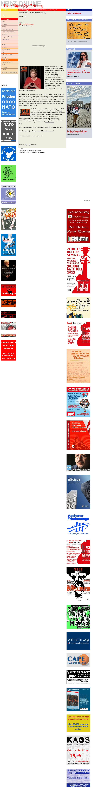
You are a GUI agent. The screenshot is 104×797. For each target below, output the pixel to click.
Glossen (4, 42)
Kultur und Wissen (7, 54)
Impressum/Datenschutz (9, 72)
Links (3, 64)
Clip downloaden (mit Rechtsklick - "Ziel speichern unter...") (36, 131)
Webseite (27, 127)
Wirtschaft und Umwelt (9, 31)
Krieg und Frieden (7, 37)
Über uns (5, 67)
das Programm (49, 122)
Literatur (4, 57)
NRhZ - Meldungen (74, 13)
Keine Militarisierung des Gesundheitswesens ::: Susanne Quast (78, 72)
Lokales (4, 24)
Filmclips (4, 47)
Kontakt (4, 69)
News (3, 21)
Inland (4, 26)
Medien (4, 44)
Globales (4, 34)
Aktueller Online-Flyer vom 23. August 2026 (31, 12)
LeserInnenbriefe (7, 62)
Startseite (21, 144)
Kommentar (5, 39)
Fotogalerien (6, 49)
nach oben (34, 144)
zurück (21, 16)
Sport (3, 52)
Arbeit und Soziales (8, 29)
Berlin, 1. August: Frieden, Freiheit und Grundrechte (77, 132)
